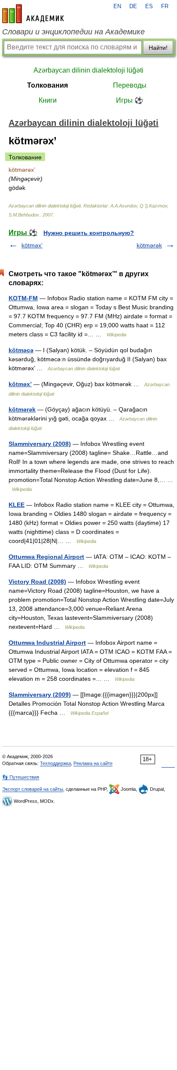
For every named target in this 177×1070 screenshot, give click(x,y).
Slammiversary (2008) (40, 443)
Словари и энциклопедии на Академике (73, 31)
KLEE (16, 504)
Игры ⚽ (129, 100)
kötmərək (149, 245)
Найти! (158, 47)
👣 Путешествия (20, 777)
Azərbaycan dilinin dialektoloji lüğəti (88, 70)
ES (149, 6)
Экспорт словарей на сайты (32, 789)
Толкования (47, 85)
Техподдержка (55, 763)
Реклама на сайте (93, 763)
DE (133, 6)
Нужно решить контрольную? (88, 232)
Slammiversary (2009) (40, 694)
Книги (48, 100)
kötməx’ (32, 245)
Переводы (129, 85)
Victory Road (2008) (37, 581)
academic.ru (33, 13)
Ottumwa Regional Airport (46, 556)
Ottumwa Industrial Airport (47, 642)
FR (164, 6)
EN (117, 6)
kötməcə (21, 350)
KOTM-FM (23, 298)
